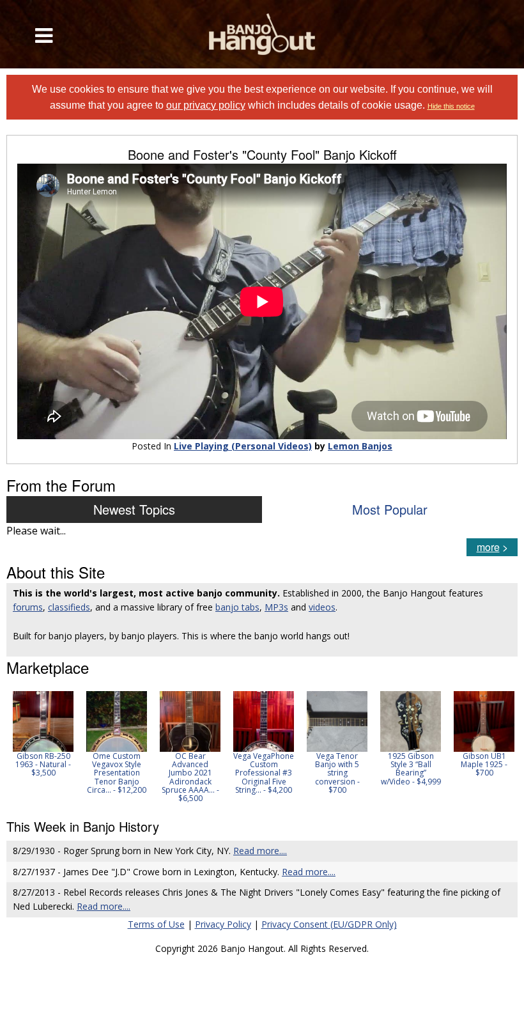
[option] (43, 734)
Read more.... (260, 851)
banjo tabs (237, 607)
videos (322, 607)
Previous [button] (12, 746)
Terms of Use (156, 924)
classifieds (69, 607)
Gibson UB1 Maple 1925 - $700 (484, 764)
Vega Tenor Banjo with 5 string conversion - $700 (337, 773)
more (488, 547)
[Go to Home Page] (262, 34)
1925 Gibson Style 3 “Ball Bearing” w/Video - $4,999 (411, 769)
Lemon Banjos (360, 446)
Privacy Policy (223, 924)
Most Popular (390, 509)
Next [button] (499, 746)
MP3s (276, 607)
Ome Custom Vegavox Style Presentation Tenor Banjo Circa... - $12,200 (116, 773)
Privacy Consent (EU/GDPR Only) (329, 924)
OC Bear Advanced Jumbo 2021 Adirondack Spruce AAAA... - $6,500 (190, 777)
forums (28, 607)
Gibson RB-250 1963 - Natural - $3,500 (43, 764)
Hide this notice (451, 106)
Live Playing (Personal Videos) (243, 446)
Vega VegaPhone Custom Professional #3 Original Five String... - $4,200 (263, 773)
